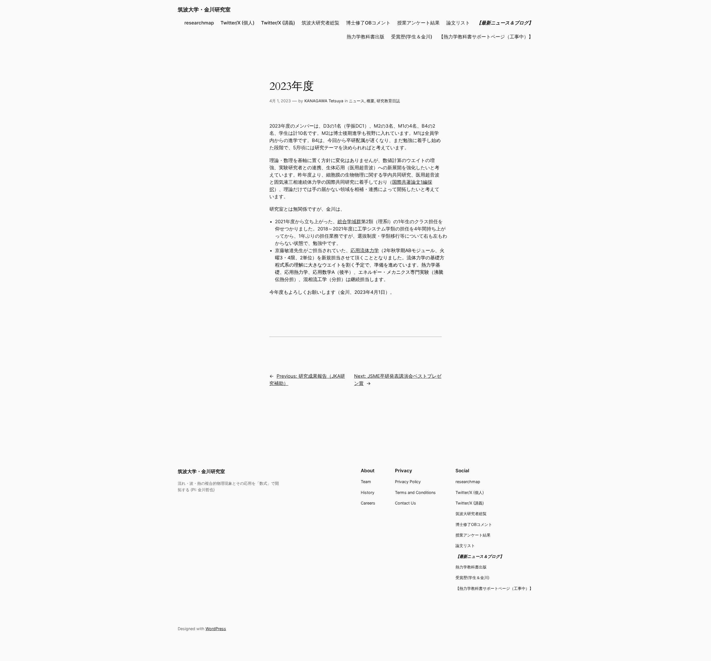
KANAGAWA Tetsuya (323, 100)
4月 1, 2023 (280, 100)
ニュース (356, 100)
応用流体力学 (365, 250)
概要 (370, 100)
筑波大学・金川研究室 (204, 9)
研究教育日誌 (388, 100)
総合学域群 (349, 221)
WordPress (216, 628)
